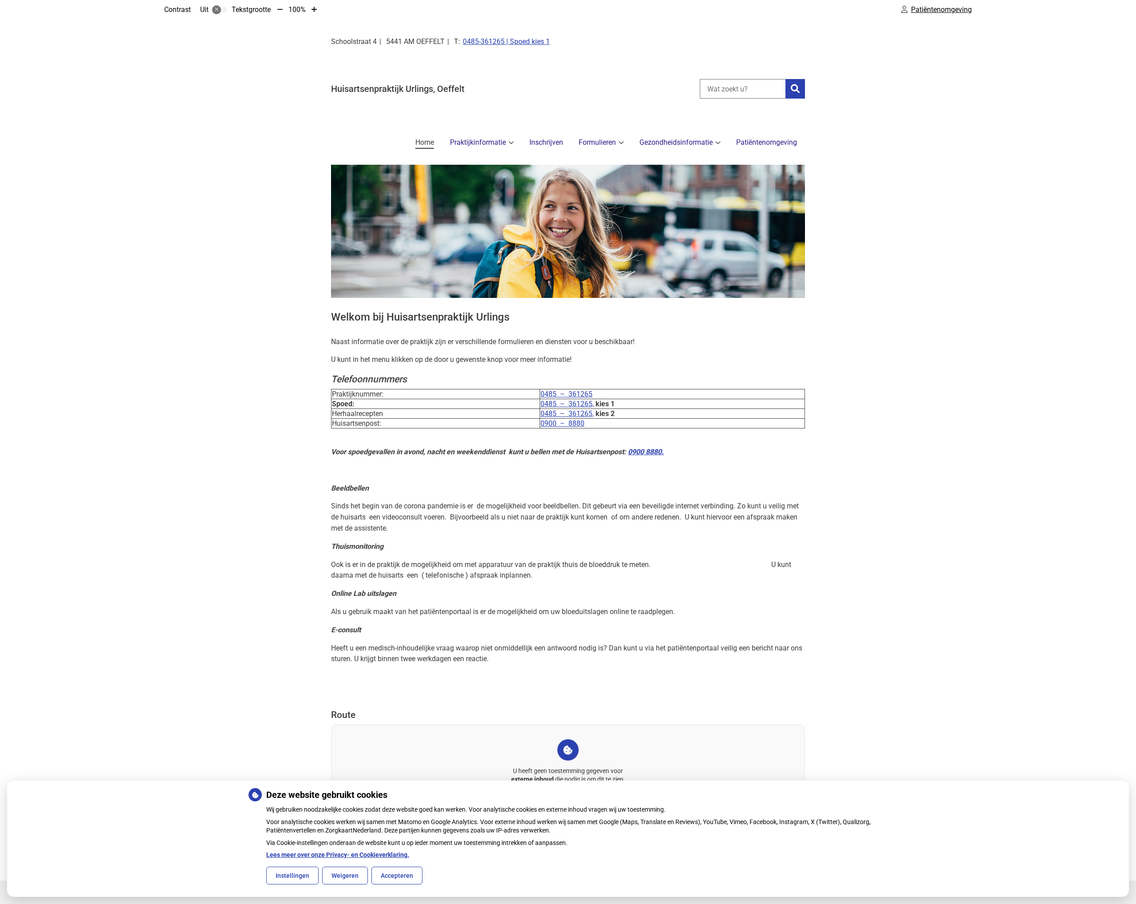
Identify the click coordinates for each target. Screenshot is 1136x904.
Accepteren (397, 875)
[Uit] (219, 10)
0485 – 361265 (566, 394)
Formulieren (597, 142)
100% (297, 9)
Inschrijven (546, 142)
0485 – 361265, (567, 404)
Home (424, 142)
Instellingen (292, 875)
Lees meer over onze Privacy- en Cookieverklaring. (337, 854)
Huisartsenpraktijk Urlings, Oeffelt (398, 88)
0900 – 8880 (562, 423)
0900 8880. (646, 452)
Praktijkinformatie (478, 142)
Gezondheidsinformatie (676, 142)
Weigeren (345, 875)
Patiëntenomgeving (766, 142)
